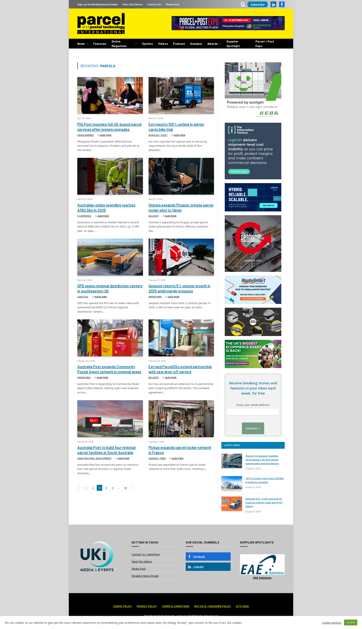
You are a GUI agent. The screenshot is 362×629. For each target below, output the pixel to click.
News (81, 43)
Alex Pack (106, 135)
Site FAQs (242, 606)
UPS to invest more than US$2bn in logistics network (264, 480)
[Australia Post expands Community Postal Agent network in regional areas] (110, 337)
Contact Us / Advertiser (146, 554)
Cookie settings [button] (331, 622)
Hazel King (101, 296)
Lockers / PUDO (157, 458)
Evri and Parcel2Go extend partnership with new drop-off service (180, 369)
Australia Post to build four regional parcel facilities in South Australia (106, 450)
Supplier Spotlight (233, 44)
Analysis (196, 43)
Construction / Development (94, 458)
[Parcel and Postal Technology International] (101, 23)
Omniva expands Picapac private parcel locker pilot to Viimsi (181, 207)
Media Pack (172, 4)
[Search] (243, 4)
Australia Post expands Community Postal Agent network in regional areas (109, 369)
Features (99, 43)
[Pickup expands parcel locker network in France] (181, 418)
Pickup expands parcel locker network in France (180, 450)
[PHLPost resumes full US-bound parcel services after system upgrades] (110, 95)
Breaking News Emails (145, 576)
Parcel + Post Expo (264, 44)
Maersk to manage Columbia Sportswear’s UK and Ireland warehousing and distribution (262, 459)
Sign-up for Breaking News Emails (97, 4)
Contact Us (154, 4)
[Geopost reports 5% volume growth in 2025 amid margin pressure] (181, 257)
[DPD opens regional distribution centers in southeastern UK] (110, 257)
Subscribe (258, 4)
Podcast (179, 43)
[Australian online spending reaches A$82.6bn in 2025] (110, 176)
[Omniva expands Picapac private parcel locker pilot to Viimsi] (181, 176)
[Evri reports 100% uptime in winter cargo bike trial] (181, 95)
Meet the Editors (132, 4)
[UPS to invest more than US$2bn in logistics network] (231, 483)
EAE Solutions (262, 578)
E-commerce (84, 216)
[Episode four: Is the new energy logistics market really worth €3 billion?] (231, 503)
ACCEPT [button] (350, 622)
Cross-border (85, 135)
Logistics (82, 296)
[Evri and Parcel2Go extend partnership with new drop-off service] (181, 337)
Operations (155, 296)
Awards (212, 43)
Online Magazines (119, 44)
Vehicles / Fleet (158, 135)
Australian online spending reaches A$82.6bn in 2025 (106, 207)
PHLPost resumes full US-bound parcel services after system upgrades (109, 127)
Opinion (147, 43)
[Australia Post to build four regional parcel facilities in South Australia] (110, 418)
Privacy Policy (147, 606)
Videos (163, 43)
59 (125, 487)
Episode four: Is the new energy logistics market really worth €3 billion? (263, 502)
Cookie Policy (122, 606)
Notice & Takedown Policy (212, 606)
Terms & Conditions (175, 606)
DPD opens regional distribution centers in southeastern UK (110, 288)
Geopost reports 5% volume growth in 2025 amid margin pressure (179, 288)
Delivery (154, 216)
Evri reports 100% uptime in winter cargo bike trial (176, 127)
